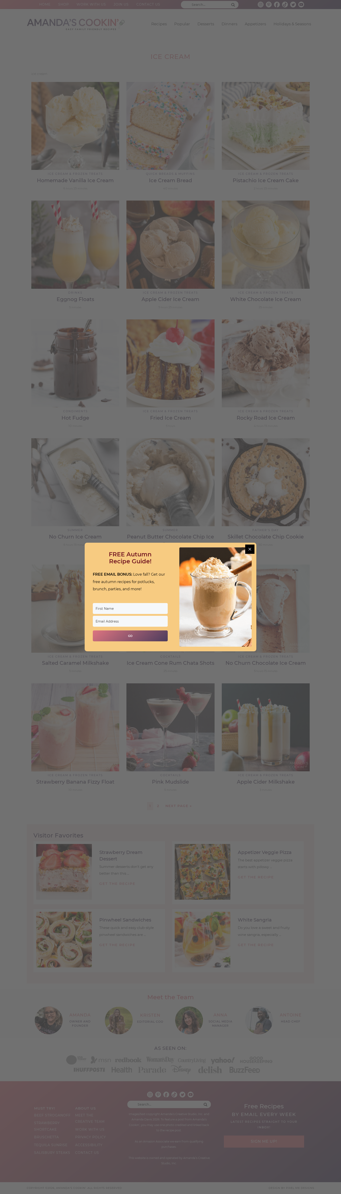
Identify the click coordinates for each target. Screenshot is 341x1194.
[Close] (249, 549)
